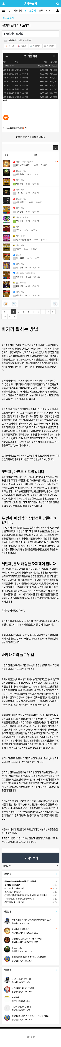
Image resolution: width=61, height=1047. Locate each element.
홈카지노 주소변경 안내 (13, 891)
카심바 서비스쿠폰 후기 (37, 161)
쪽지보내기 (36, 46)
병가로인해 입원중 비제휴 (25, 273)
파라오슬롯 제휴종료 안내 (14, 888)
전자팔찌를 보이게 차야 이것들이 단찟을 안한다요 (30, 1016)
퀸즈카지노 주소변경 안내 (14, 902)
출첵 (41, 10)
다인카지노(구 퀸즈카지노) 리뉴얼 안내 (19, 898)
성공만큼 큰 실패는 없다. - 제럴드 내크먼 (26, 938)
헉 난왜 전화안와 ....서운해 (21, 1006)
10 (4, 316)
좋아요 (11, 46)
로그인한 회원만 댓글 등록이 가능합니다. (31, 137)
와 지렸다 (15, 997)
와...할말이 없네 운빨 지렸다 (22, 978)
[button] (55, 147)
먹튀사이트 (51, 10)
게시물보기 (50, 46)
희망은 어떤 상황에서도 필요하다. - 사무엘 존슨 (29, 957)
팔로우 (23, 46)
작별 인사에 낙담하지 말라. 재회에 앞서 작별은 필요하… (32, 920)
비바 (17, 226)
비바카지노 (20, 189)
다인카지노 (20, 180)
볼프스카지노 (21, 171)
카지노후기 (30, 10)
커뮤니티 (18, 10)
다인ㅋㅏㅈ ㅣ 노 (22, 217)
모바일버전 (31, 1036)
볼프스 (18, 254)
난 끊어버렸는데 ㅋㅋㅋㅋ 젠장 (23, 988)
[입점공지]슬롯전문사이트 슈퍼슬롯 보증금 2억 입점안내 (25, 895)
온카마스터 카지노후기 (16, 25)
